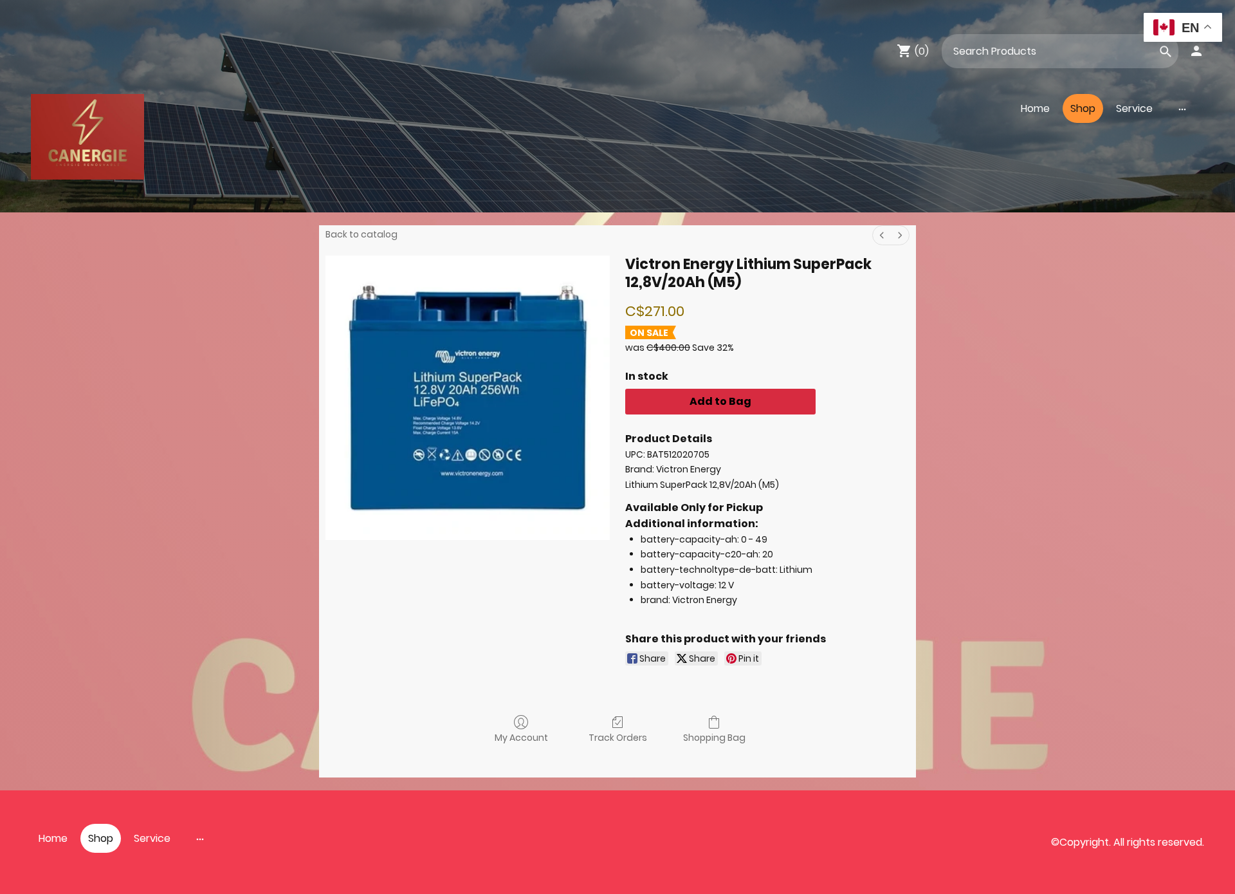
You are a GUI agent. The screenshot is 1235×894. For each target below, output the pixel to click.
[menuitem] (882, 235)
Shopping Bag (714, 737)
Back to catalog (361, 234)
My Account (521, 737)
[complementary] (1183, 28)
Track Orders (618, 737)
